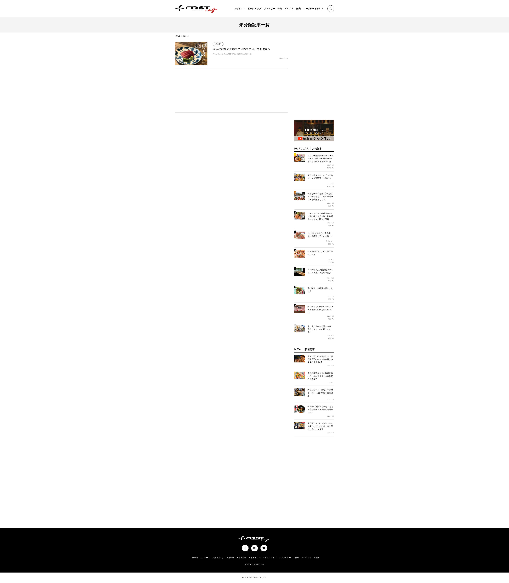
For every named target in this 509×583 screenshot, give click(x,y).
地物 (235, 54)
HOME (178, 36)
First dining (218, 54)
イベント (289, 8)
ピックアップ (254, 8)
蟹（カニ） (219, 557)
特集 (280, 8)
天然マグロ (247, 54)
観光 (298, 8)
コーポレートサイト (313, 8)
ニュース (206, 557)
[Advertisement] (231, 90)
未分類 (218, 44)
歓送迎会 (242, 557)
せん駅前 (228, 54)
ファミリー (269, 8)
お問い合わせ (259, 564)
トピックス (239, 8)
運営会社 (248, 564)
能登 (240, 54)
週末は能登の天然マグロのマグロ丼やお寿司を (242, 48)
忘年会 (231, 557)
